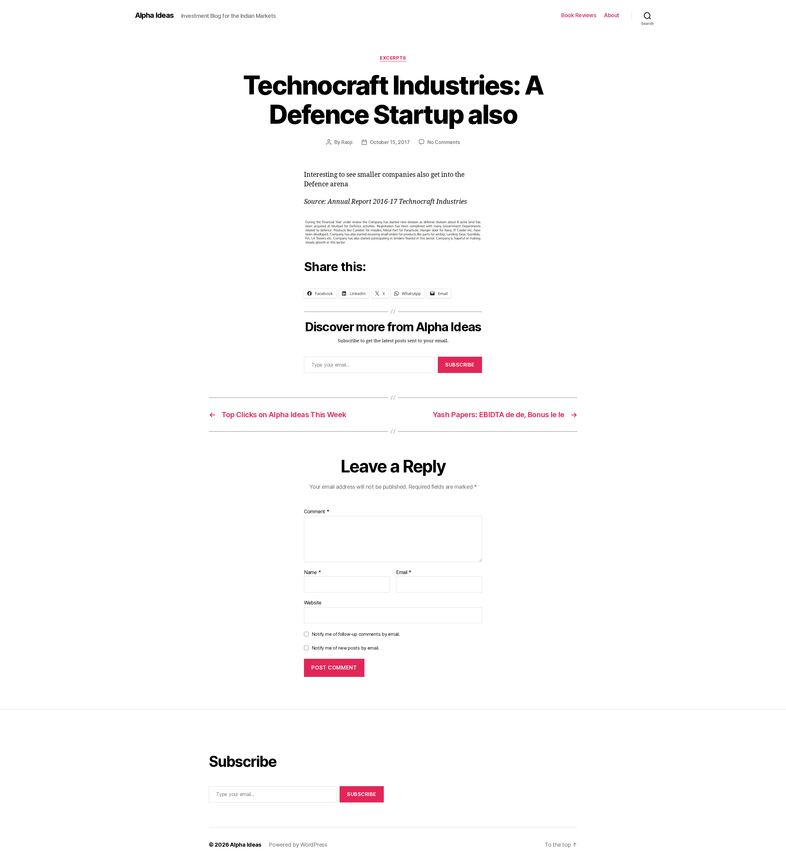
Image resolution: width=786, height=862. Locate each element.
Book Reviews (578, 15)
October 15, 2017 (390, 142)
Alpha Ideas (154, 15)
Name (312, 572)
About (611, 15)
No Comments (443, 142)
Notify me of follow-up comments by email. (356, 634)
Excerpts (393, 58)
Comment (316, 511)
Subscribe (460, 365)
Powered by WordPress (298, 844)
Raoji (346, 142)
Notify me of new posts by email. (345, 648)
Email (403, 572)
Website (312, 603)
